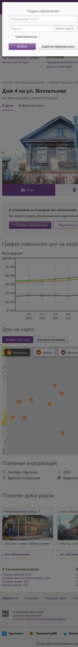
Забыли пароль (64, 28)
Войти (22, 46)
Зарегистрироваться (58, 46)
